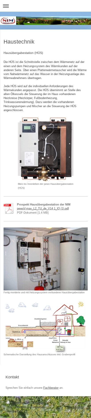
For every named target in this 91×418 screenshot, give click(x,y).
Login (80, 402)
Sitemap (38, 402)
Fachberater (51, 387)
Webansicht (76, 407)
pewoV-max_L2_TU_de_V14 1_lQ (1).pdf (43, 208)
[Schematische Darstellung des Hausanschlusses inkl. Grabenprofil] (46, 325)
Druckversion (21, 402)
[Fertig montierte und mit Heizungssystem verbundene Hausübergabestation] (46, 258)
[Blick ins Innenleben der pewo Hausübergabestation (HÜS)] (45, 149)
